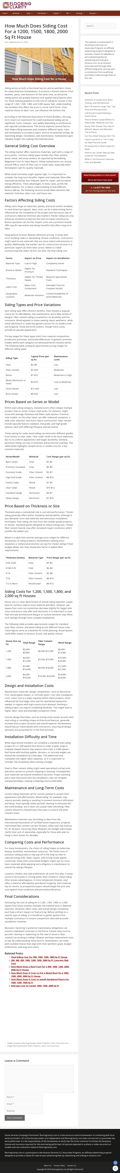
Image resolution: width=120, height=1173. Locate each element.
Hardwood (41, 13)
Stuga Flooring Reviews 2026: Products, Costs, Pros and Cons (33, 1046)
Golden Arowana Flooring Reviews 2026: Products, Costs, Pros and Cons (38, 1043)
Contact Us (71, 1165)
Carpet (56, 13)
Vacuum (92, 13)
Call (100, 189)
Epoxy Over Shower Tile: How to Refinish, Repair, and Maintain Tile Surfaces (99, 129)
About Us (47, 1165)
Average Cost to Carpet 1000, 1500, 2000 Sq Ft (35, 985)
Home (4, 13)
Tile (67, 13)
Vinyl (28, 13)
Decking (79, 13)
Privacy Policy (59, 1165)
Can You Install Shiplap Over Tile (100, 135)
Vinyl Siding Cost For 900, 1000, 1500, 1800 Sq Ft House (39, 957)
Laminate (15, 13)
